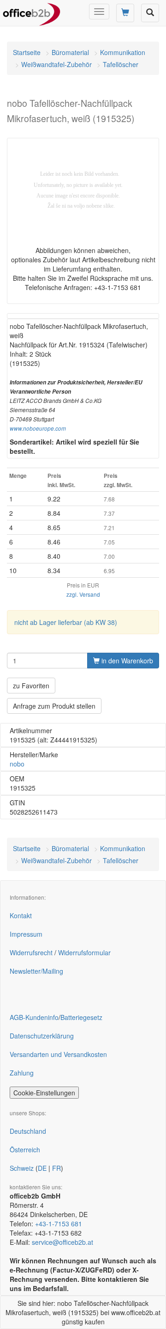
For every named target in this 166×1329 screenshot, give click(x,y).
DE (42, 1168)
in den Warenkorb (126, 660)
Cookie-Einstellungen (44, 1092)
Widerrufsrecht (31, 952)
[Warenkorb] (125, 13)
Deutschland (28, 1131)
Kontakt (21, 915)
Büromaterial (70, 52)
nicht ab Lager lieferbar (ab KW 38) (65, 622)
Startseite (27, 52)
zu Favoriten (31, 685)
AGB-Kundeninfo (34, 1017)
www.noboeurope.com (38, 428)
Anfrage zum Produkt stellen (54, 706)
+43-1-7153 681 (58, 1223)
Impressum (26, 934)
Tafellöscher (120, 64)
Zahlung (22, 1072)
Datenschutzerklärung (42, 1035)
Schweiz (22, 1168)
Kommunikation (122, 52)
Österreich (25, 1149)
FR (56, 1168)
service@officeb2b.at (62, 1242)
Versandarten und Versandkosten (58, 1054)
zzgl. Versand (83, 594)
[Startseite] (31, 11)
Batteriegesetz (81, 1017)
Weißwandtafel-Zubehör (56, 64)
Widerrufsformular (84, 952)
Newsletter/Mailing (36, 971)
